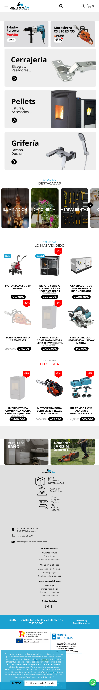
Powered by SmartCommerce (81, 621)
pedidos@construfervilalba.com (32, 541)
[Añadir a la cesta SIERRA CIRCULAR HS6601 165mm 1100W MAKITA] (81, 318)
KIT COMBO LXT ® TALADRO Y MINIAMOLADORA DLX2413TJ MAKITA (81, 411)
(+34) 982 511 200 (25, 536)
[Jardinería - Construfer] (45, 208)
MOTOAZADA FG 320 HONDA (18, 287)
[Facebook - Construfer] (52, 606)
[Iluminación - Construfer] (15, 208)
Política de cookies (49, 595)
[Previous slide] (9, 205)
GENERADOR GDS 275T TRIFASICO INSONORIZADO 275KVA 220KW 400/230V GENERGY (81, 288)
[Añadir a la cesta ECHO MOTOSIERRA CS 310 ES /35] (18, 318)
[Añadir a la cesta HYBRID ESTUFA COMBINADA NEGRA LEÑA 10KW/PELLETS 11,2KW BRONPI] (49, 318)
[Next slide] (90, 205)
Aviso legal (49, 585)
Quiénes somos (49, 553)
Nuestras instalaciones (49, 559)
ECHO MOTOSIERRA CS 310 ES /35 (18, 339)
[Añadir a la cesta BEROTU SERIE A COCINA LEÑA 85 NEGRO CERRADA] (49, 267)
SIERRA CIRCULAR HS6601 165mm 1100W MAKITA (81, 340)
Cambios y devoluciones (49, 576)
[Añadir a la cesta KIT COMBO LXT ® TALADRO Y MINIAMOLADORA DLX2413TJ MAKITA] (81, 389)
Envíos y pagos (49, 572)
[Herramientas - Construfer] (74, 208)
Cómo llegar (49, 556)
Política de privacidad (49, 592)
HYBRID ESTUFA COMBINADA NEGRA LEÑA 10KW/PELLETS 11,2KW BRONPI (49, 340)
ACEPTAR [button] (16, 683)
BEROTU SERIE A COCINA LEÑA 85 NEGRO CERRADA (49, 288)
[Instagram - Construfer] (46, 606)
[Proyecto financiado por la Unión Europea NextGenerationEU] (33, 637)
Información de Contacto (49, 569)
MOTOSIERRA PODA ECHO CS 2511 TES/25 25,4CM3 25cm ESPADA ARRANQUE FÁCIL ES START (49, 411)
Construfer (23, 6)
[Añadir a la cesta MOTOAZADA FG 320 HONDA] (18, 267)
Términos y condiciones (49, 589)
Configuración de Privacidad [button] (40, 683)
